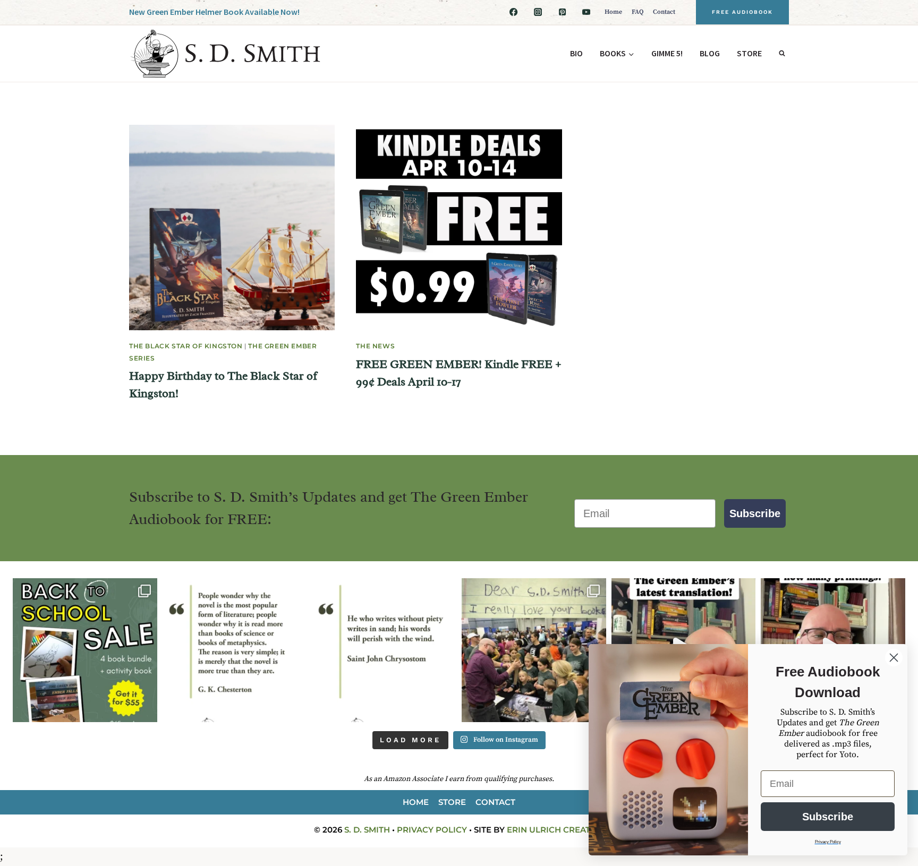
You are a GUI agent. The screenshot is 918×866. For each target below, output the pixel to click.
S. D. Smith (367, 830)
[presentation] (232, 227)
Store (749, 53)
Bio (576, 53)
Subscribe (754, 513)
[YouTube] (586, 12)
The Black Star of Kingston (186, 346)
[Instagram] (538, 12)
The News (375, 346)
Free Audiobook (742, 12)
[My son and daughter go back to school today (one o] (85, 650)
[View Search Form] (782, 53)
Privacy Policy (432, 830)
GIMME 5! (667, 53)
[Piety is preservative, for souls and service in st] (384, 650)
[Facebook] (514, 12)
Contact (664, 12)
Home (613, 12)
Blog (710, 53)
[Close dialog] (894, 657)
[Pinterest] (562, 12)
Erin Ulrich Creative (555, 830)
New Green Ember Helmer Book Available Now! (214, 11)
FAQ (637, 12)
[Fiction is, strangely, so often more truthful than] (235, 650)
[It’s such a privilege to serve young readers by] (534, 650)
